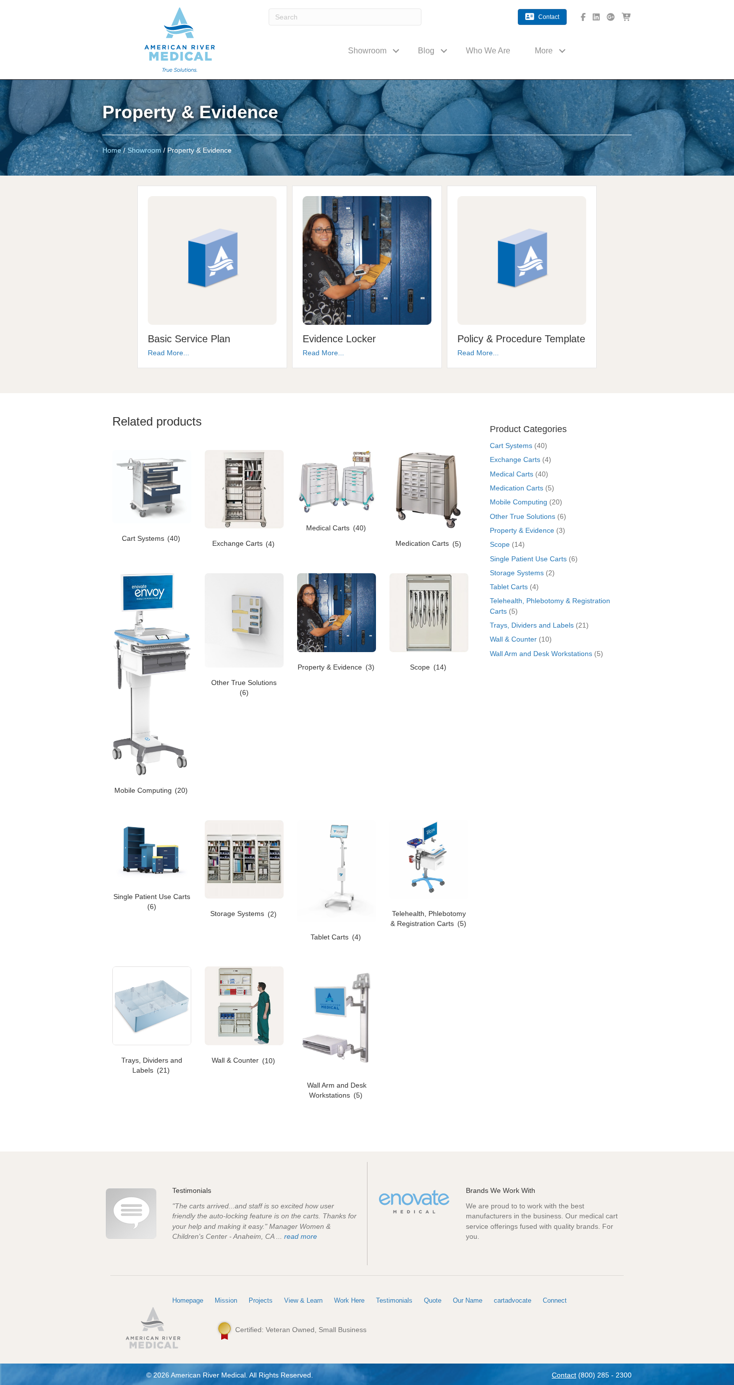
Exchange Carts (515, 459)
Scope (500, 544)
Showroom (367, 50)
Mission (226, 1300)
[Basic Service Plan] (212, 259)
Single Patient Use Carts (528, 559)
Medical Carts (511, 474)
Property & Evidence (522, 530)
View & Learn (303, 1300)
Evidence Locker (339, 338)
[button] (395, 50)
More (544, 50)
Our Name (467, 1300)
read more (300, 1236)
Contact (564, 1375)
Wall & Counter (513, 639)
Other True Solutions (522, 516)
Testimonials (394, 1300)
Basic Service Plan (189, 338)
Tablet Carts (509, 587)
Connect (555, 1300)
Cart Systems (511, 446)
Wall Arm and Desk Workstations (541, 654)
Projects (261, 1300)
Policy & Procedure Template (521, 338)
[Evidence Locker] (367, 259)
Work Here (349, 1300)
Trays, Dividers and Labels (532, 625)
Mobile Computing (518, 502)
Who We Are (488, 50)
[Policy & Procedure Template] (521, 259)
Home (111, 150)
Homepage (187, 1300)
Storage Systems (517, 573)
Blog (426, 50)
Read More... (168, 353)
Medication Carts (516, 488)
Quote (432, 1300)
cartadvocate (512, 1300)
